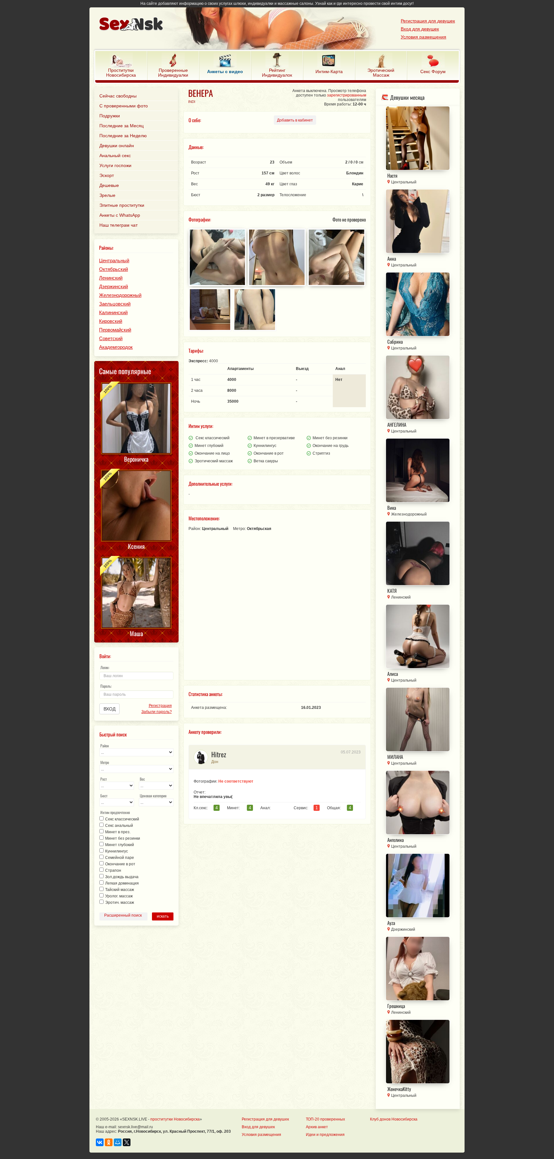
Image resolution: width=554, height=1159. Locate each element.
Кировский (110, 321)
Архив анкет (317, 1127)
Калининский (113, 312)
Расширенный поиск (123, 915)
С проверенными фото (123, 105)
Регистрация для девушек (428, 20)
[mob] (263, 25)
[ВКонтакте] (100, 1142)
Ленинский (110, 278)
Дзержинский (113, 286)
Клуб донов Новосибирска (393, 1119)
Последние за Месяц (121, 125)
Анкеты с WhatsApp (119, 215)
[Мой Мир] (118, 1142)
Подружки (109, 115)
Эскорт (106, 175)
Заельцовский (114, 304)
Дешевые (109, 185)
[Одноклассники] (109, 1142)
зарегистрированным (346, 95)
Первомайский (115, 329)
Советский (110, 338)
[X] (126, 1142)
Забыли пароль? (156, 712)
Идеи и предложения (325, 1134)
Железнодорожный (120, 295)
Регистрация (160, 705)
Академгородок (116, 347)
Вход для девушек (420, 28)
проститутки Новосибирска (175, 1119)
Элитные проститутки (121, 205)
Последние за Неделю (123, 135)
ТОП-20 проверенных (325, 1119)
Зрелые (107, 195)
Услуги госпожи (115, 165)
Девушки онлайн (116, 145)
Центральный (114, 260)
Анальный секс (115, 155)
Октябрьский (113, 269)
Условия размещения (423, 36)
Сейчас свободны (118, 95)
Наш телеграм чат (118, 225)
